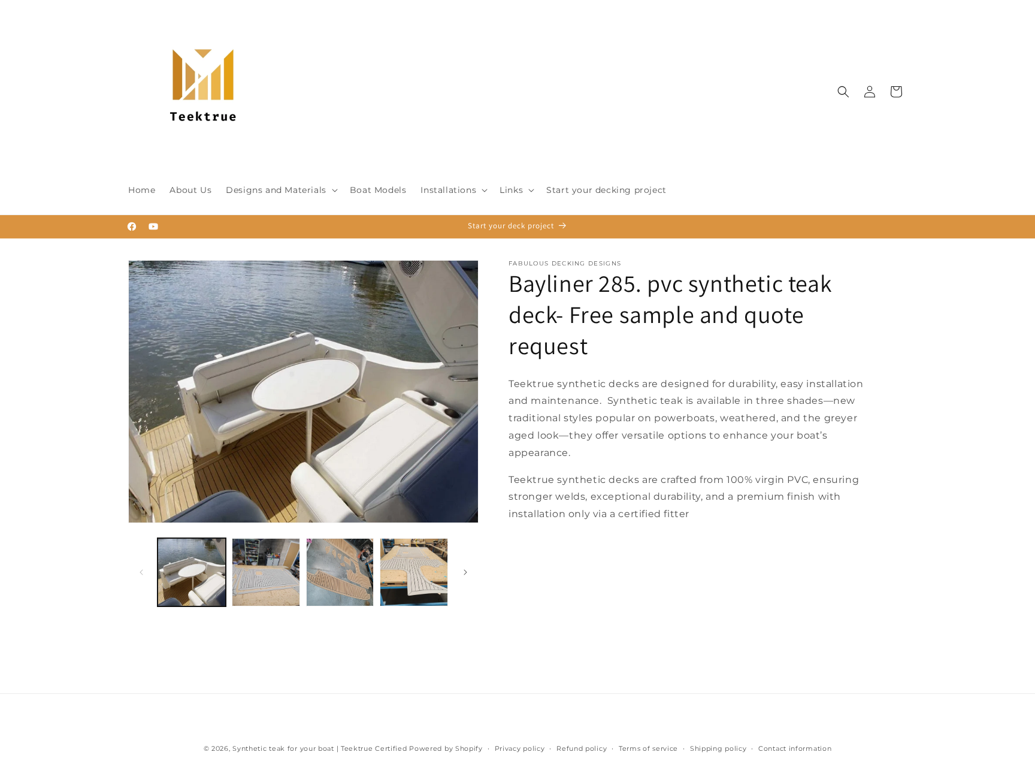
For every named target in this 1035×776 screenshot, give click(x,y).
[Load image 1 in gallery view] (192, 572)
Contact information (794, 748)
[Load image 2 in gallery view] (266, 572)
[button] (281, 190)
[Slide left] (141, 572)
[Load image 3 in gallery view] (340, 572)
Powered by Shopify (446, 748)
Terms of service (648, 748)
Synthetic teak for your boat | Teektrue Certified (319, 748)
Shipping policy (718, 748)
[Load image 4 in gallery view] (414, 572)
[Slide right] (465, 572)
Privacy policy (520, 748)
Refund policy (581, 748)
